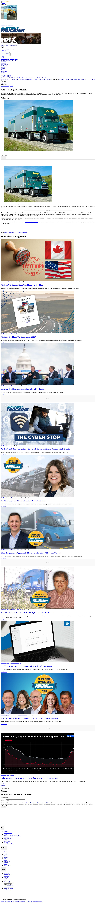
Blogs (20, 78)
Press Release (91, 79)
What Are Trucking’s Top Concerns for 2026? (18, 337)
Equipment (3, 61)
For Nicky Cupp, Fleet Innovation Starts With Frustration (23, 501)
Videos (12, 78)
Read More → (4, 290)
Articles (14, 1)
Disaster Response (5, 53)
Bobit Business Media (64, 79)
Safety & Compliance (6, 75)
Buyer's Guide (42, 78)
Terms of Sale (17, 901)
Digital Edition (9, 25)
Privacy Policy (37, 79)
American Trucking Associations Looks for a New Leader (23, 389)
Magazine (16, 78)
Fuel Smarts (3, 67)
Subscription (4, 79)
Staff (12, 775)
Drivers (2, 56)
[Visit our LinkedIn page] (3, 791)
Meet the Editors (10, 79)
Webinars (33, 78)
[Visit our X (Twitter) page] (4, 791)
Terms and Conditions (46, 79)
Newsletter (16, 79)
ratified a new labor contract (31, 222)
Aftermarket (3, 50)
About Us (26, 79)
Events (23, 78)
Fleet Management (5, 64)
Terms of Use (11, 901)
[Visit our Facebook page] (1, 791)
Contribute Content (83, 79)
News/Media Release (16, 333)
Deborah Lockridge (12, 281)
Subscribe (3, 25)
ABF (14, 232)
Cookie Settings (55, 79)
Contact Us (31, 79)
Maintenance (4, 69)
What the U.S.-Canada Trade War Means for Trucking (22, 285)
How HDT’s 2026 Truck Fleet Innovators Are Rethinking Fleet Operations (29, 718)
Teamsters (10, 232)
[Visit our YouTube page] (6, 791)
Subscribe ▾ (3, 4)
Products (3, 72)
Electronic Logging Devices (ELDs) (9, 59)
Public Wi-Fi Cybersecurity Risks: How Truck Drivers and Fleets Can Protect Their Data (35, 449)
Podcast (37, 78)
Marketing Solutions (74, 79)
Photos (2, 78)
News (11, 1)
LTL (17, 232)
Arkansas (6, 232)
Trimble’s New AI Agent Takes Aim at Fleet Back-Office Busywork (26, 666)
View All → (3, 785)
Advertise (21, 79)
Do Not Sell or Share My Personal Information (31, 901)
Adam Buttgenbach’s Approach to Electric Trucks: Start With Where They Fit (31, 553)
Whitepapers (28, 78)
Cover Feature (6, 1)
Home (2, 86)
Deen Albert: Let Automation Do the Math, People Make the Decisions (28, 613)
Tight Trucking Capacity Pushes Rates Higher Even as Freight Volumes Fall (30, 778)
